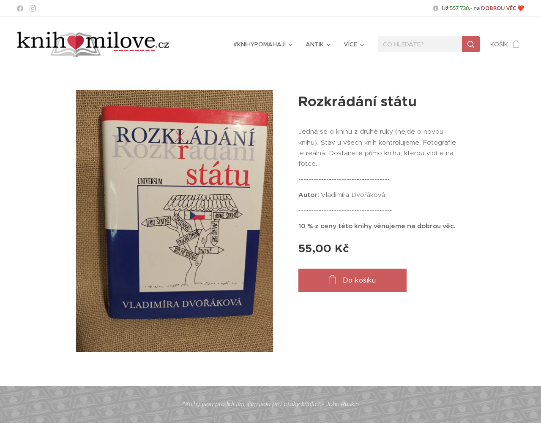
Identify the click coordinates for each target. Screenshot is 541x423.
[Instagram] (32, 8)
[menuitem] (262, 44)
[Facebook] (20, 8)
